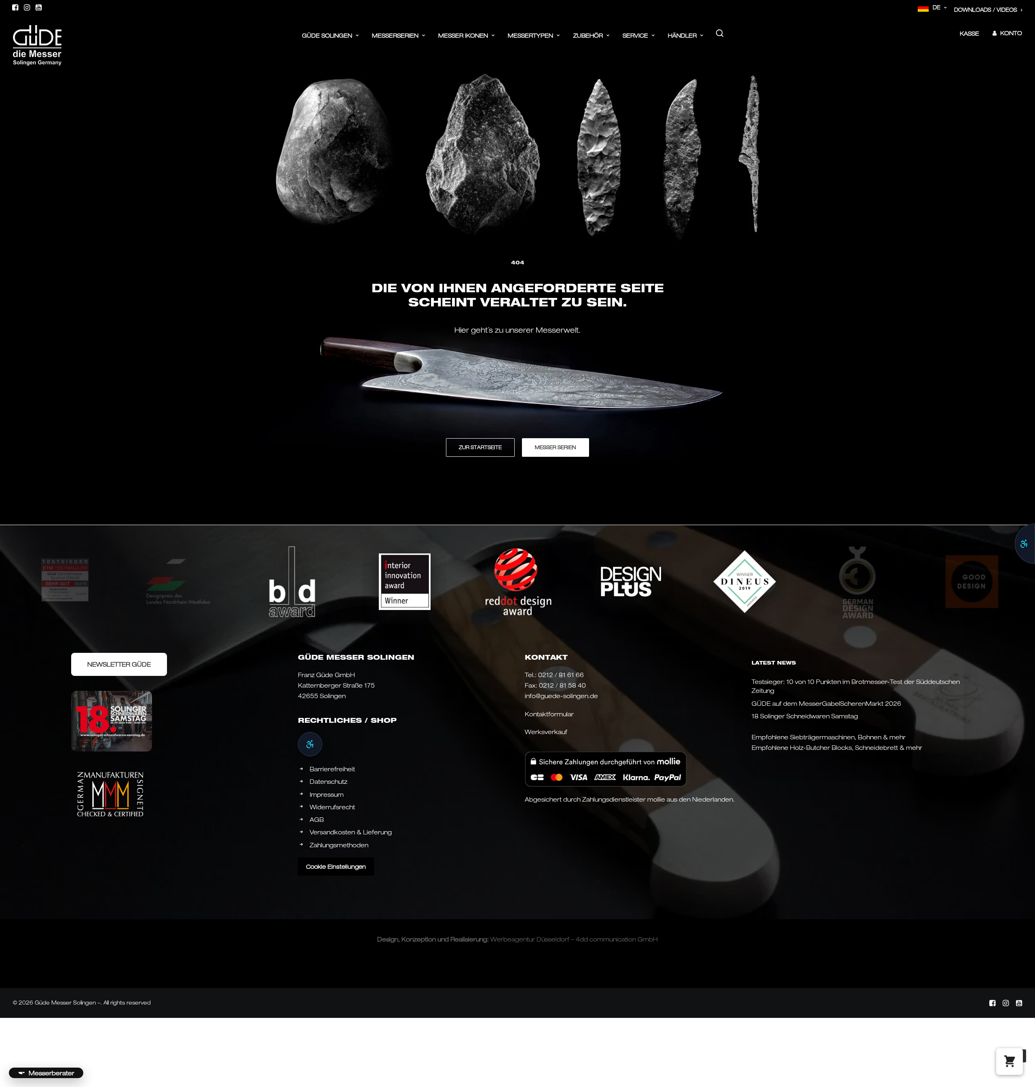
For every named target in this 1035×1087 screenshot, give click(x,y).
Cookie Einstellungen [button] (336, 866)
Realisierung (468, 939)
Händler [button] (682, 35)
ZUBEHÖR (588, 35)
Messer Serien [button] (555, 447)
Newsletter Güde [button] (119, 664)
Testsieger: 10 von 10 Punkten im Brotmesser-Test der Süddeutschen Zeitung (856, 686)
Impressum (327, 794)
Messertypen (530, 35)
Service (635, 35)
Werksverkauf (546, 731)
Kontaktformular (549, 714)
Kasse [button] (969, 33)
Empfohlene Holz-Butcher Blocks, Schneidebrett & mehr (837, 747)
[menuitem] (932, 7)
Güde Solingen (327, 35)
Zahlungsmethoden (339, 844)
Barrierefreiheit (332, 769)
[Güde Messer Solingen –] (37, 33)
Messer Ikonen (463, 35)
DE (936, 7)
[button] (15, 7)
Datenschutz (328, 781)
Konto (1011, 33)
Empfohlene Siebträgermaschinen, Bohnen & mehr (829, 737)
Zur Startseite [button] (480, 447)
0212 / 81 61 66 (561, 674)
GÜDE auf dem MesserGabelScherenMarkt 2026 (826, 703)
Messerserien (395, 35)
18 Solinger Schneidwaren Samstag (805, 716)
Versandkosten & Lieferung (351, 832)
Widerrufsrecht (332, 807)
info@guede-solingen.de (561, 695)
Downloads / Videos (985, 9)
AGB (317, 819)
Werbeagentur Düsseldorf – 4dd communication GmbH (574, 939)
